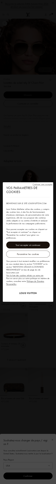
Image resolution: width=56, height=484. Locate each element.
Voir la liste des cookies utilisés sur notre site (25, 275)
